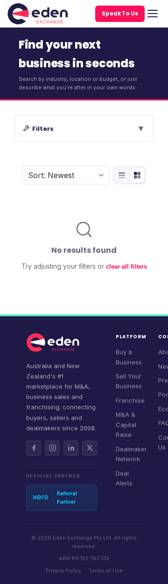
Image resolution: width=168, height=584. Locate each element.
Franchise (130, 400)
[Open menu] (153, 13)
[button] (84, 128)
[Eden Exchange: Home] (37, 13)
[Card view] (137, 175)
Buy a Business (129, 356)
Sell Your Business (129, 381)
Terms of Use (106, 570)
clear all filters (126, 266)
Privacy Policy (63, 570)
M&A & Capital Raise (126, 424)
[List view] (122, 175)
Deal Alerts (124, 478)
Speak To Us (120, 13)
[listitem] (33, 448)
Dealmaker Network (131, 454)
